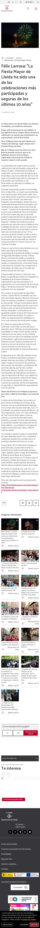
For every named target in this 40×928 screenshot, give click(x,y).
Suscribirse (18, 887)
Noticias (19, 58)
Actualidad (9, 58)
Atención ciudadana (8, 864)
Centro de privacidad (9, 844)
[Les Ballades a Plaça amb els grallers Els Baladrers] (10, 608)
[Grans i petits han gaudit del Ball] (30, 556)
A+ (9, 2)
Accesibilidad (6, 854)
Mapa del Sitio (6, 859)
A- (16, 2)
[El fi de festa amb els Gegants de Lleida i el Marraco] (30, 634)
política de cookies (29, 920)
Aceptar (34, 924)
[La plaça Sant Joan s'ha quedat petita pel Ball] (10, 581)
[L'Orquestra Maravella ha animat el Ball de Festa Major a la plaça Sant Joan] (10, 556)
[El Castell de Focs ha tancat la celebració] (30, 524)
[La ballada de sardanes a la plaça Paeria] (30, 608)
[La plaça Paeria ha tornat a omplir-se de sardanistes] (10, 634)
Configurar (7, 924)
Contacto (4, 869)
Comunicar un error (30, 733)
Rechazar (24, 924)
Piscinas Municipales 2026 (13, 799)
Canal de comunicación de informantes (16, 849)
